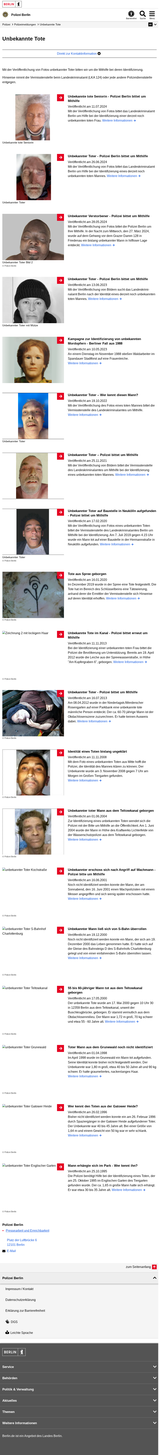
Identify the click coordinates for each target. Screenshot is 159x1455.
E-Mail (11, 1251)
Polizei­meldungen (25, 24)
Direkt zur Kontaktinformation (77, 53)
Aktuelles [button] (9, 1400)
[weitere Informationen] (5, 14)
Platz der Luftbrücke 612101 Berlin (22, 1242)
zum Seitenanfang (138, 1266)
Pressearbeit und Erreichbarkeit (27, 1230)
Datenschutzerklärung (20, 1299)
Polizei (6, 24)
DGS (14, 1322)
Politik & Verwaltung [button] (18, 1389)
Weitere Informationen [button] (19, 1423)
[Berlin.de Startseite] (12, 4)
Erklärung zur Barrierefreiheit (25, 1310)
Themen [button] (8, 1412)
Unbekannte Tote (50, 24)
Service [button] (8, 1367)
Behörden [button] (9, 1378)
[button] (152, 24)
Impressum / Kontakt (19, 1289)
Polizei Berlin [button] (12, 1278)
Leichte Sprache (21, 1332)
